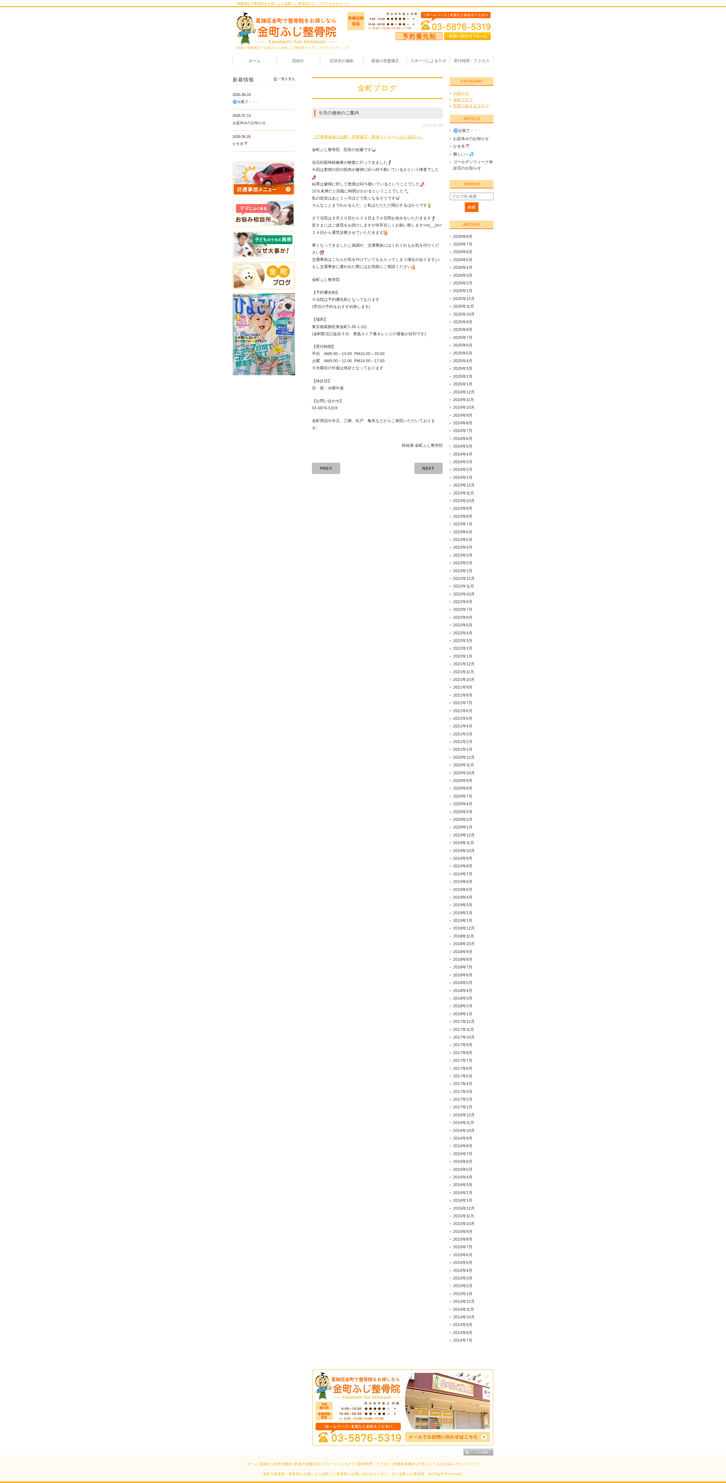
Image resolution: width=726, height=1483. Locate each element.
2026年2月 (462, 283)
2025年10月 (464, 314)
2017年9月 (462, 1044)
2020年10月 (464, 773)
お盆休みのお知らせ (471, 138)
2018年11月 (463, 936)
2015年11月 (463, 1216)
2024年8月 (462, 423)
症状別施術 (283, 1464)
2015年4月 (462, 1270)
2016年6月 (462, 1161)
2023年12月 (464, 485)
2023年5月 (462, 539)
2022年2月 (462, 648)
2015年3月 (462, 1278)
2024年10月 (464, 407)
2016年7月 (462, 1153)
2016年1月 (462, 1200)
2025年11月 (463, 306)
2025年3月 (462, 368)
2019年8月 (462, 866)
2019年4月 (462, 897)
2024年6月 (462, 438)
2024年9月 (462, 415)
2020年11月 (463, 765)
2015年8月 (462, 1239)
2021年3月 (462, 734)
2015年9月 (462, 1231)
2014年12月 (464, 1301)
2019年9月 (462, 858)
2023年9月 (462, 508)
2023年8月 (462, 516)
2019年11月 (463, 842)
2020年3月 (462, 811)
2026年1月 (462, 290)
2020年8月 (462, 788)
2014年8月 (462, 1332)
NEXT (428, 468)
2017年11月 (463, 1029)
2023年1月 (462, 571)
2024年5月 (462, 446)
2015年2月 (462, 1285)
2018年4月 (462, 990)
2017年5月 (462, 1076)
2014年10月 (464, 1317)
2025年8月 (462, 329)
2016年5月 (462, 1169)
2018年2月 (462, 1006)
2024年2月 (462, 469)
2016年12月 (464, 1115)
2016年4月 (462, 1177)
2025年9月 (462, 322)
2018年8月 (462, 959)
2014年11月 (463, 1309)
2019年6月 (462, 881)
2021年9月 (462, 687)
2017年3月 (462, 1091)
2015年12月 (464, 1208)
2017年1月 (462, 1107)
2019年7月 (462, 874)
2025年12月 (464, 298)
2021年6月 (462, 710)
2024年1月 (462, 477)
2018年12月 (464, 928)
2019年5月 (462, 889)
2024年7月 (462, 430)
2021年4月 (462, 726)
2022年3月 (462, 640)
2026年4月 (462, 267)
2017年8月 (462, 1052)
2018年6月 (462, 975)
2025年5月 (462, 353)
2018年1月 (462, 1014)
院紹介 (265, 1464)
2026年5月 (462, 259)
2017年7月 (462, 1060)
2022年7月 (462, 609)
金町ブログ (463, 99)
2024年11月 (463, 399)
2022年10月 (464, 594)
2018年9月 (462, 951)
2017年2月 (462, 1099)
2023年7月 (462, 524)
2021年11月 (463, 672)
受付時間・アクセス (374, 1464)
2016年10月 (464, 1130)
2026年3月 (462, 275)
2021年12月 (464, 664)
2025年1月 (462, 384)
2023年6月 (462, 532)
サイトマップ (468, 1464)
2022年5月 (462, 625)
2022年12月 (464, 578)
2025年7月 (462, 337)
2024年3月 (462, 462)
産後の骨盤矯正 (307, 1464)
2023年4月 (462, 547)
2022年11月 (463, 586)
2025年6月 (462, 345)
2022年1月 (462, 656)
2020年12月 (464, 757)
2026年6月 (462, 251)
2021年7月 (462, 702)
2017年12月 (464, 1021)
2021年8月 (462, 695)
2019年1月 (462, 920)
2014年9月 (462, 1324)
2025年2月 (462, 376)
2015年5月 (462, 1262)
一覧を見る (286, 79)
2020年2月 (462, 819)
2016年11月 (463, 1122)
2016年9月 (462, 1138)
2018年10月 (464, 943)
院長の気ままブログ (471, 106)
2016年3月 (462, 1184)
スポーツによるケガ (339, 1464)
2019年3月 (462, 905)
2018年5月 (462, 982)
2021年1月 (462, 749)
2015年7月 (462, 1247)
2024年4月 (462, 454)
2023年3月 (462, 555)
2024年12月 (464, 392)
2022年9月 (462, 601)
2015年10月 (464, 1223)
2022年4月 (462, 633)
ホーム (252, 1464)
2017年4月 (462, 1083)
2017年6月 (462, 1068)
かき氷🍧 (461, 146)
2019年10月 (464, 850)
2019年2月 (462, 913)
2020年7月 (462, 796)
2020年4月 (462, 804)
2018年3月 (462, 998)
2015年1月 (462, 1293)
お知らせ (461, 93)
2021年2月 (462, 741)
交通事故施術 (404, 1464)
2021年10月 (464, 679)
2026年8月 (462, 236)
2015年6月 (462, 1255)
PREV (326, 468)
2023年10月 (464, 500)
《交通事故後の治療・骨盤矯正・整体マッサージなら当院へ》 (367, 137)
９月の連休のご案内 (338, 112)
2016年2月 (462, 1192)
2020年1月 (462, 827)
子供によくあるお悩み (436, 1464)
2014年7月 (462, 1340)
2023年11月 (463, 493)
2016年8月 (462, 1146)
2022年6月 (462, 617)
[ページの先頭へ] (478, 1452)
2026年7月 (462, 244)
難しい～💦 (463, 154)
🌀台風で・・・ (467, 130)
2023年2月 (462, 563)
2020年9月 (462, 780)
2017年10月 (464, 1037)
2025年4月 (462, 360)
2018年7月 (462, 967)
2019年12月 (464, 835)
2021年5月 (462, 718)
